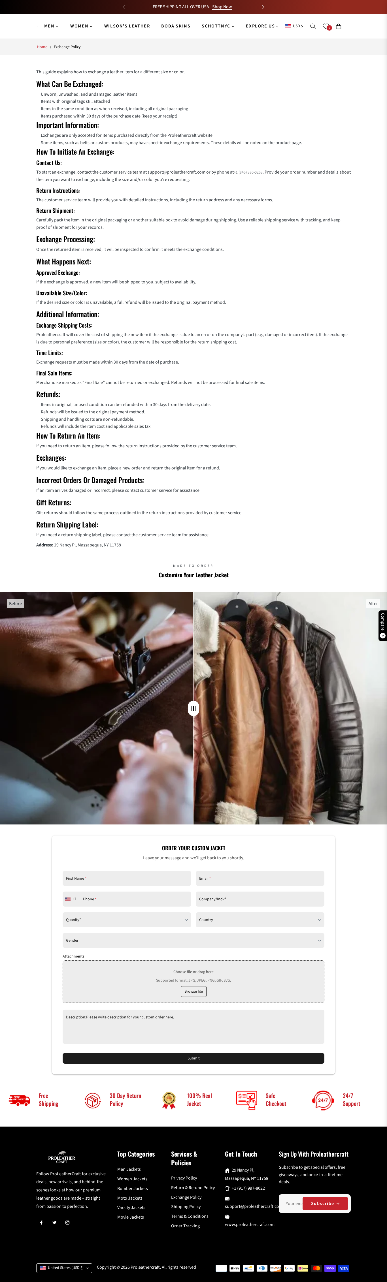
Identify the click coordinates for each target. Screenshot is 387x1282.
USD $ (297, 26)
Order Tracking (185, 1226)
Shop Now (222, 7)
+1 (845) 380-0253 (248, 172)
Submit (194, 1058)
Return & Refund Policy (193, 1188)
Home (42, 47)
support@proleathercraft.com (254, 1206)
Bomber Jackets (132, 1188)
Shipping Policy (186, 1207)
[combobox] (71, 899)
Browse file (193, 991)
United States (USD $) (66, 1268)
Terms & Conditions (190, 1216)
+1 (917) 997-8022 (248, 1188)
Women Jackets (132, 1179)
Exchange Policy (186, 1197)
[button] (263, 7)
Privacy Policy (184, 1178)
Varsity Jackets (131, 1207)
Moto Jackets (130, 1198)
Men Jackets (129, 1169)
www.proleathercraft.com (250, 1224)
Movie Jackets (130, 1217)
